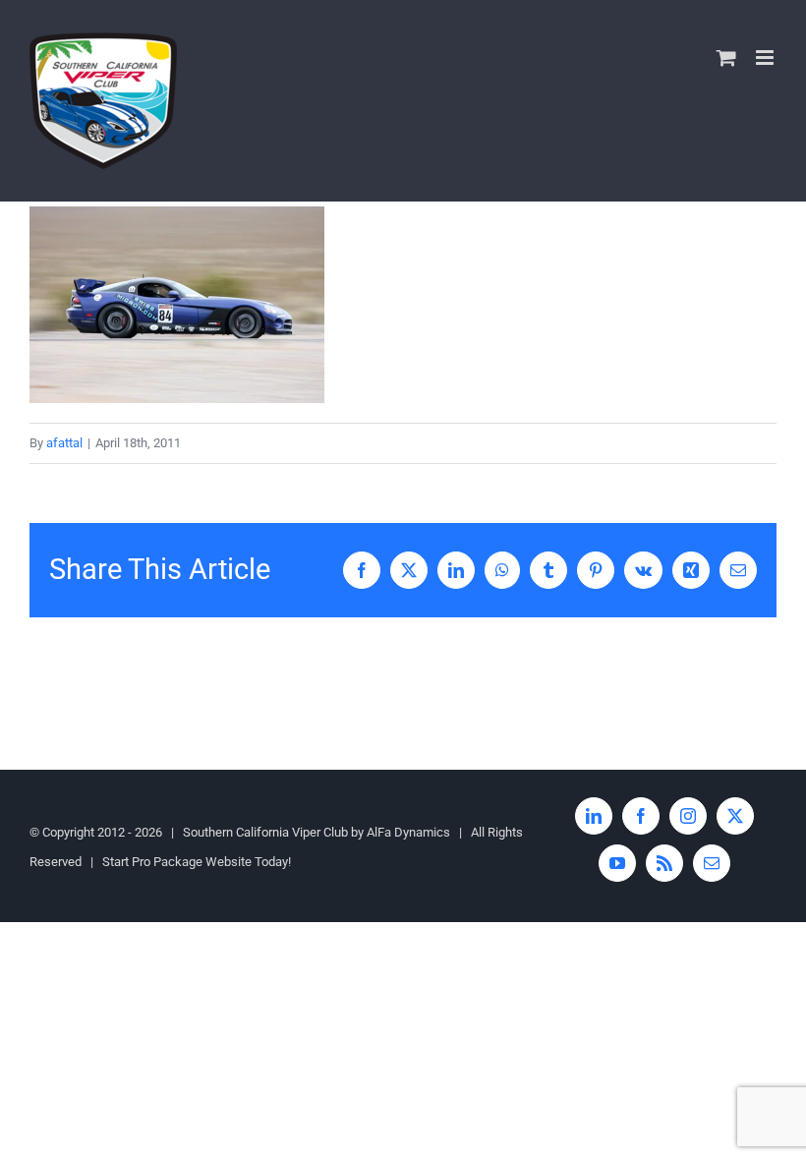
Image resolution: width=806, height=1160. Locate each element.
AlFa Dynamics (408, 832)
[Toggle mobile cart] (726, 57)
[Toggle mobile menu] (766, 57)
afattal (64, 442)
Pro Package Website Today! (211, 861)
